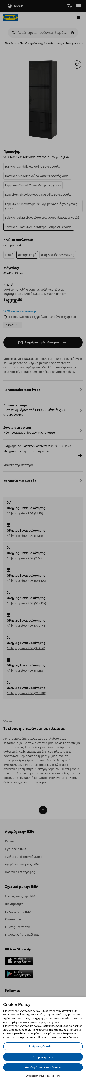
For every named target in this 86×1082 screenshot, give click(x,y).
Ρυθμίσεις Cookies (41, 1046)
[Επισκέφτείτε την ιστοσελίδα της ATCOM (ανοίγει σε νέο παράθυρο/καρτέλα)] (43, 1076)
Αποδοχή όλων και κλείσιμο (43, 1067)
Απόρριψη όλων (43, 1057)
